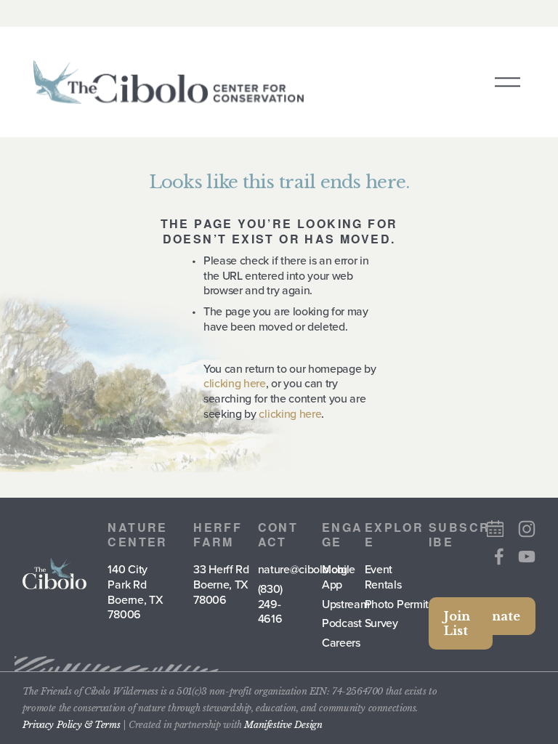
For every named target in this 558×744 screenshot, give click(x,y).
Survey (381, 623)
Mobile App (338, 577)
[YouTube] (526, 556)
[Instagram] (526, 529)
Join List (457, 623)
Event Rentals (383, 577)
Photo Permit (397, 604)
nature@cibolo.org (303, 569)
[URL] (495, 528)
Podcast (342, 623)
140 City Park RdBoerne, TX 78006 (135, 592)
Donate (497, 616)
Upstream (345, 604)
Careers (341, 642)
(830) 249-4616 (270, 603)
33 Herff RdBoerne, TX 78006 (220, 584)
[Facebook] (499, 556)
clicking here (234, 383)
